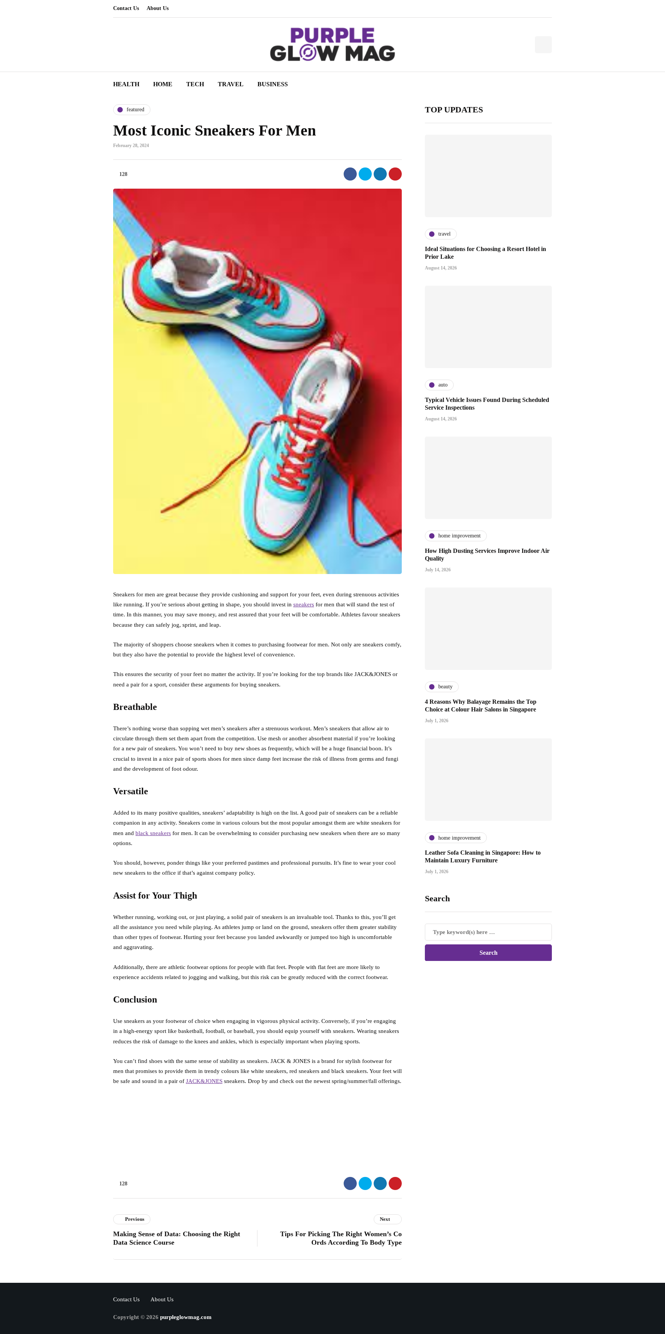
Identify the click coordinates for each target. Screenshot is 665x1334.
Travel (231, 84)
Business (272, 84)
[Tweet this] (365, 174)
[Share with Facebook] (350, 174)
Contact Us (126, 8)
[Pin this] (395, 174)
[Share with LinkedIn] (380, 174)
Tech (195, 84)
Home (162, 84)
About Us (158, 8)
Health (126, 84)
